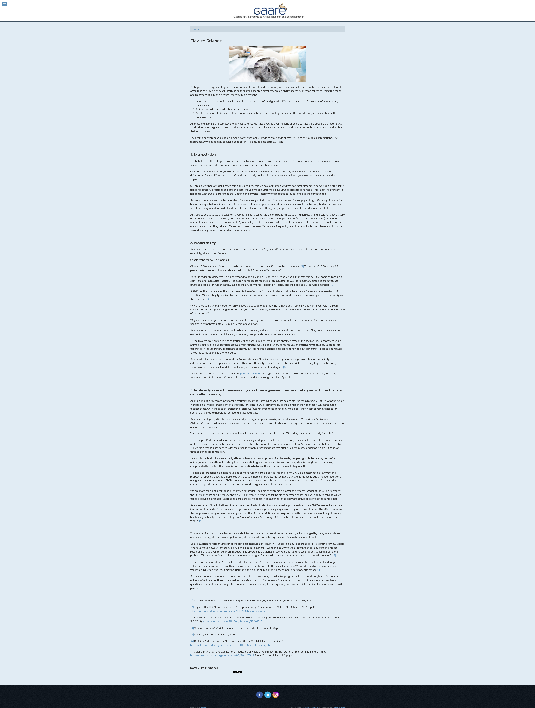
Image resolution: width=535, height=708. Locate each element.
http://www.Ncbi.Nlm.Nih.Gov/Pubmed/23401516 (232, 621)
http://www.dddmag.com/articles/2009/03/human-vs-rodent (231, 610)
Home (195, 29)
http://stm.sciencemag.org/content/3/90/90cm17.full (222, 655)
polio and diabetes (251, 373)
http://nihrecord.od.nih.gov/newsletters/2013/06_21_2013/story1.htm (231, 645)
